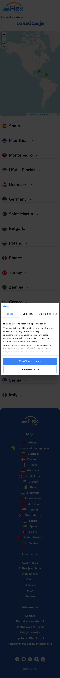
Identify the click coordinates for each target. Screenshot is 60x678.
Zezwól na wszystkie (30, 361)
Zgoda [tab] (10, 313)
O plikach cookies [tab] (48, 313)
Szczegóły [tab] (28, 313)
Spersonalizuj (28, 369)
